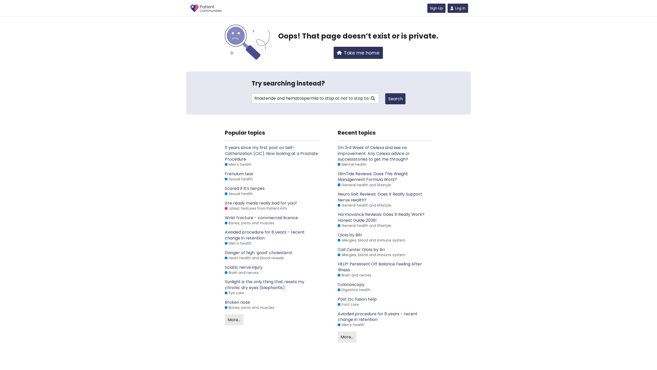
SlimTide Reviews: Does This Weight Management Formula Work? (373, 176)
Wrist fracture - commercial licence (261, 218)
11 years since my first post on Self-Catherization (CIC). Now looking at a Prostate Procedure (271, 153)
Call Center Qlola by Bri (361, 250)
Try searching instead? (288, 83)
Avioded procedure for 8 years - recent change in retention (265, 235)
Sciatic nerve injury (244, 267)
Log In (460, 8)
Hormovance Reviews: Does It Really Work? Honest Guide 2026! (381, 217)
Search (395, 99)
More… (234, 320)
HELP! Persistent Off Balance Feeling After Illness (380, 267)
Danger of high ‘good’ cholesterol (258, 253)
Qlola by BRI (350, 235)
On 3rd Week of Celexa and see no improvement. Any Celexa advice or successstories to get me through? (374, 153)
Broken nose (237, 302)
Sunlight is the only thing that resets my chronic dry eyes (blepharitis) (264, 284)
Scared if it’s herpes (245, 188)
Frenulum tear (239, 174)
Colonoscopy (351, 285)
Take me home (362, 53)
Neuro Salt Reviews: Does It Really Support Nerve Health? (380, 197)
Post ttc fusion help (357, 299)
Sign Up (436, 8)
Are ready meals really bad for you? (261, 203)
